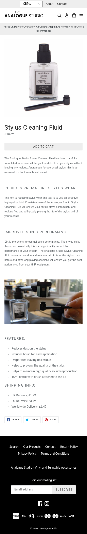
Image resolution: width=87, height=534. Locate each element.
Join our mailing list (43, 480)
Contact (62, 4)
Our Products (31, 447)
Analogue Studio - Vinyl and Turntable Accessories (43, 467)
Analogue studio (48, 528)
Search (14, 447)
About (49, 4)
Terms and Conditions (55, 453)
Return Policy (69, 447)
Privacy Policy (27, 453)
